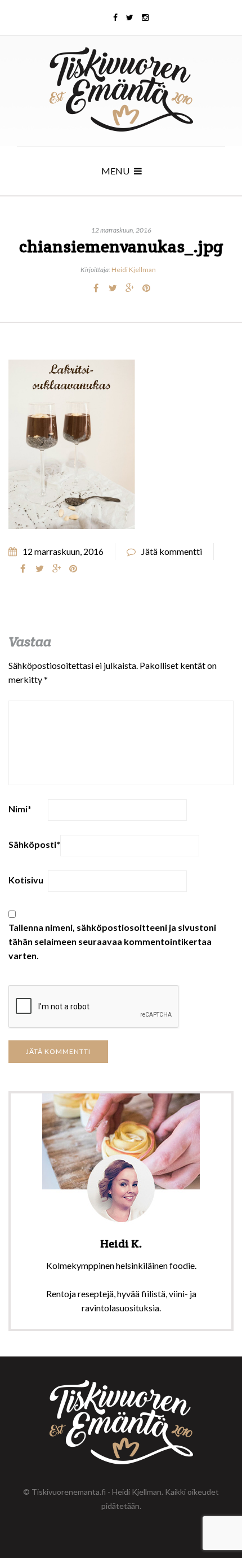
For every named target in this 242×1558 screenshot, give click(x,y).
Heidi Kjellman (133, 269)
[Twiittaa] (112, 287)
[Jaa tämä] (95, 287)
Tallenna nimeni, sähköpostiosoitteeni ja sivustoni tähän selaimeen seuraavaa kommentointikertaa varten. (112, 941)
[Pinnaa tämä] (146, 287)
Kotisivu (25, 879)
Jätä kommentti (171, 551)
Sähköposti (34, 844)
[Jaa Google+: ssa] (129, 287)
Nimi (20, 808)
